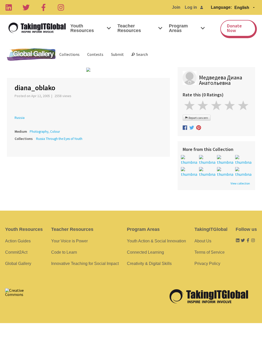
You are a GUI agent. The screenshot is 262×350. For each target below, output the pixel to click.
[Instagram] (60, 7)
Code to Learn (64, 252)
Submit (117, 54)
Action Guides (18, 241)
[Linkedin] (8, 7)
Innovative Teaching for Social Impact (85, 263)
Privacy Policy (207, 263)
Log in (191, 7)
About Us (202, 241)
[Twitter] (26, 7)
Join (176, 7)
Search (141, 54)
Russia (20, 117)
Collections (69, 54)
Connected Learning (145, 252)
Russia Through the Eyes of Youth (59, 139)
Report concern (198, 118)
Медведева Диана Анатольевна (220, 80)
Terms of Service (209, 252)
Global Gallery (31, 54)
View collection (240, 183)
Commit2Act (16, 252)
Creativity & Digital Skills (149, 263)
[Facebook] (43, 7)
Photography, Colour (45, 131)
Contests (95, 54)
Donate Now (234, 28)
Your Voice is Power (69, 241)
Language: (221, 7)
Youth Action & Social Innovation (156, 241)
